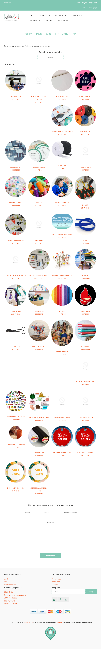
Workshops (74, 15)
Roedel (59, 622)
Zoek (6, 579)
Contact (49, 21)
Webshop (59, 15)
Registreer (93, 3)
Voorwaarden (57, 579)
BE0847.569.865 (10, 604)
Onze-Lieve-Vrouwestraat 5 (15, 595)
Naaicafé (35, 21)
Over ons (45, 15)
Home (33, 15)
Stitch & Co (8, 592)
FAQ (5, 582)
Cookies (55, 585)
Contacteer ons (10, 585)
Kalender (63, 21)
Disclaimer (56, 582)
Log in (84, 3)
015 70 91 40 (9, 601)
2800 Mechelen (10, 598)
